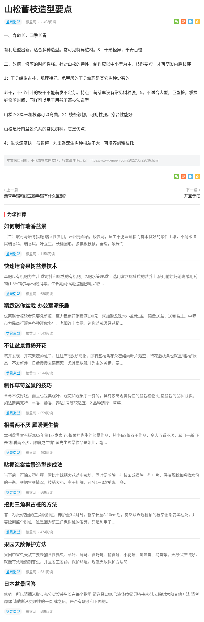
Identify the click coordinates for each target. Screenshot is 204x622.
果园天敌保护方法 (25, 544)
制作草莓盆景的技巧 (28, 385)
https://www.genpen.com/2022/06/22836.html (124, 160)
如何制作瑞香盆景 (25, 226)
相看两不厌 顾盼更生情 (31, 425)
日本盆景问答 (20, 584)
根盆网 (31, 22)
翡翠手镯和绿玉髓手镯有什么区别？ (36, 196)
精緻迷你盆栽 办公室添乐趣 (36, 306)
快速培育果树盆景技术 (30, 266)
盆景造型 (13, 22)
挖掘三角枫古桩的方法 (30, 504)
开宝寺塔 (192, 196)
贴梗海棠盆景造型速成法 (33, 465)
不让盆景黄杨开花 (25, 346)
